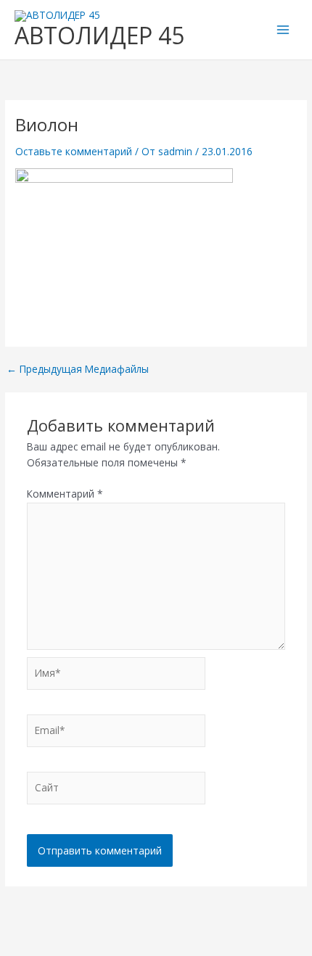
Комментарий (65, 493)
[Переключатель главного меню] (283, 30)
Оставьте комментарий (73, 151)
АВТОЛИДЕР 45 (99, 35)
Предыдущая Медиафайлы (78, 369)
